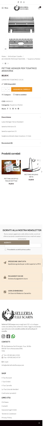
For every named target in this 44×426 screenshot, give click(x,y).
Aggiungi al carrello (21, 89)
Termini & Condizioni (9, 414)
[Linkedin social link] (15, 108)
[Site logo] (21, 8)
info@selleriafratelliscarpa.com (13, 365)
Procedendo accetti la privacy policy (18, 249)
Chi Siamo (5, 402)
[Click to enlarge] (5, 48)
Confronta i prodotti (9, 393)
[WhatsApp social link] (24, 2)
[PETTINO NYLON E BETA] (31, 164)
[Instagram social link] (21, 2)
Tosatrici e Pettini (33, 59)
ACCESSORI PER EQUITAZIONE (13, 59)
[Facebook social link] (18, 2)
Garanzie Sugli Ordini (9, 410)
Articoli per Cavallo (15, 56)
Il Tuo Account (7, 378)
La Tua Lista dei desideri (10, 389)
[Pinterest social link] (13, 108)
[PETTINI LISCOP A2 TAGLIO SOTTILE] (11, 167)
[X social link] (10, 108)
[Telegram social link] (18, 108)
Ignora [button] (39, 423)
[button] (18, 164)
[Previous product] (3, 63)
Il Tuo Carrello (7, 385)
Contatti (5, 406)
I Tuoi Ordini (6, 382)
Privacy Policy (7, 418)
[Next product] (8, 63)
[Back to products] (5, 63)
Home (4, 56)
